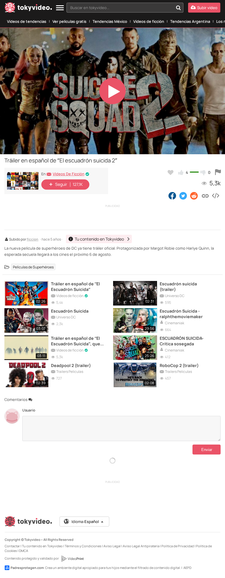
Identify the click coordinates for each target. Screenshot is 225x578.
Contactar (12, 546)
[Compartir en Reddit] (194, 195)
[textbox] (120, 7)
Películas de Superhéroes (33, 267)
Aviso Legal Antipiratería (141, 546)
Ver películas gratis (69, 21)
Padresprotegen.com (27, 567)
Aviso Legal (112, 546)
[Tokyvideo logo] (28, 8)
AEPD (187, 567)
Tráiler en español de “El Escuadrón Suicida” (75, 286)
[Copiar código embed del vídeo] (215, 195)
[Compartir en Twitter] (183, 195)
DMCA (23, 550)
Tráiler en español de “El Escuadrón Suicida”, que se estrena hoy (75, 341)
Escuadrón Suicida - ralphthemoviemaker (181, 313)
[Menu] (60, 8)
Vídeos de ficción (148, 21)
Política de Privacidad (177, 546)
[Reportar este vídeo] (218, 172)
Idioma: (85, 521)
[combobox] (125, 8)
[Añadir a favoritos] (170, 172)
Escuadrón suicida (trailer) (178, 286)
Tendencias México (110, 21)
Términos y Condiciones (83, 546)
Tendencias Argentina (190, 21)
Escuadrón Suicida (69, 311)
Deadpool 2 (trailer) (71, 365)
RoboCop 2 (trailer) (179, 365)
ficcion (32, 240)
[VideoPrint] (72, 558)
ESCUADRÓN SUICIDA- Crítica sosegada (182, 341)
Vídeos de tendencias (26, 21)
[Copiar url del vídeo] (205, 195)
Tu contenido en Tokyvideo (42, 546)
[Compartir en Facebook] (172, 195)
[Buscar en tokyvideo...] (178, 8)
